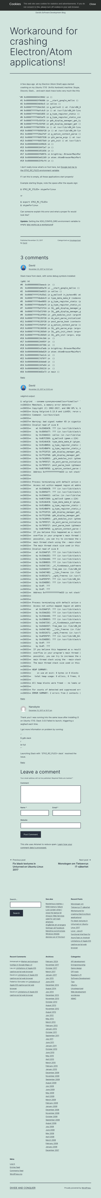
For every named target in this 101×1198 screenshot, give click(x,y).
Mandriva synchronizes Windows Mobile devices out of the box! (55, 934)
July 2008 (50, 1127)
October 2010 (51, 1049)
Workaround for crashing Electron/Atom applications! (81, 914)
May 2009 (50, 1093)
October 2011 (51, 1032)
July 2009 (50, 1086)
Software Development (80, 978)
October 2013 (51, 1002)
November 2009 (52, 1076)
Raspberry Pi (76, 975)
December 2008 (52, 1110)
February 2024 (52, 961)
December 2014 (52, 985)
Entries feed (15, 1167)
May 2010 (50, 1056)
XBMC (73, 999)
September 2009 (53, 1079)
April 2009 (50, 1096)
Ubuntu (74, 985)
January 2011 (51, 1046)
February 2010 (52, 1066)
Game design (76, 968)
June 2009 (50, 1089)
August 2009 (51, 1083)
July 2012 (50, 1015)
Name (23, 807)
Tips (72, 982)
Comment (24, 783)
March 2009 (51, 1100)
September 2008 (53, 1120)
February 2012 (52, 1026)
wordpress (75, 995)
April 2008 (50, 1137)
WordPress (86, 1188)
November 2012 (52, 1009)
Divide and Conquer (22, 1187)
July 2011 (49, 1039)
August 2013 (51, 1005)
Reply (22, 378)
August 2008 (51, 1123)
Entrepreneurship (78, 965)
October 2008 (51, 1116)
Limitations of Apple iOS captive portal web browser (81, 944)
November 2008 (52, 1113)
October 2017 (51, 968)
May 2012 (50, 1019)
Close (92, 4)
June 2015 (50, 982)
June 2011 (50, 1042)
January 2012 (51, 1029)
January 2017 (51, 975)
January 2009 (51, 1106)
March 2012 (51, 1022)
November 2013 (52, 999)
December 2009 (52, 1073)
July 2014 (50, 992)
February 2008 (52, 1143)
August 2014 (51, 988)
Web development (78, 992)
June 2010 (50, 1052)
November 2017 (52, 965)
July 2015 (50, 978)
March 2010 (51, 1063)
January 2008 (51, 1147)
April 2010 (50, 1059)
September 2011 (52, 1036)
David (25, 243)
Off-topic (75, 972)
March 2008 (51, 1140)
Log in (12, 1164)
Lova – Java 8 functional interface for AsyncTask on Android (80, 934)
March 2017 (50, 972)
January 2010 (51, 1069)
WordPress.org (16, 1174)
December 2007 (52, 1150)
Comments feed (16, 1171)
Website (23, 820)
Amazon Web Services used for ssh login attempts (55, 919)
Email (55, 807)
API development (78, 961)
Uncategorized (75, 240)
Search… (13, 899)
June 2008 (50, 1130)
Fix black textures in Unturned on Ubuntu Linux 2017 (79, 924)
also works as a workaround (40, 224)
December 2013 (52, 995)
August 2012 (51, 1012)
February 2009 (52, 1103)
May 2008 (50, 1133)
